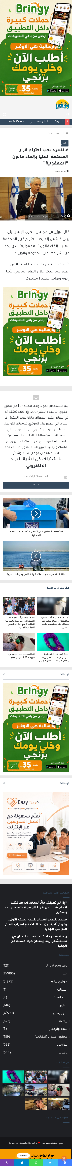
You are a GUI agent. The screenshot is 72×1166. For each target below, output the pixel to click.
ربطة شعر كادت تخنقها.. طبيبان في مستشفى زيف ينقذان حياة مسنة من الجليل (54, 657)
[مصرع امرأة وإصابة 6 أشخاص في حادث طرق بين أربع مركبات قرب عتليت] (58, 1104)
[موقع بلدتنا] (62, 104)
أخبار (47, 134)
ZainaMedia (14, 1143)
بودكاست (60, 998)
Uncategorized (56, 966)
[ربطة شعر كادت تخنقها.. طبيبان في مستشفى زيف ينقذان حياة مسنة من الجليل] (53, 642)
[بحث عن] (67, 114)
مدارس (62, 1045)
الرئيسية (59, 134)
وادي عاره (58, 982)
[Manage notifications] (64, 1158)
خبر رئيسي (60, 1013)
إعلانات (62, 990)
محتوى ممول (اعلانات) (50, 1037)
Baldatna (33, 1143)
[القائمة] (4, 114)
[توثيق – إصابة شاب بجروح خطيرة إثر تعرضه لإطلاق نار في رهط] (13, 1090)
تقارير (63, 1005)
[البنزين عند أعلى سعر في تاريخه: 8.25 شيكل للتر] (19, 642)
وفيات (62, 1053)
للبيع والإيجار (58, 1029)
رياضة (63, 1021)
